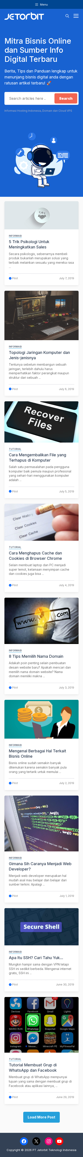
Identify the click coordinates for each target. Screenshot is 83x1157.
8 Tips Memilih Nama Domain (36, 656)
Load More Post (41, 1117)
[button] (67, 16)
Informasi (15, 235)
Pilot (15, 278)
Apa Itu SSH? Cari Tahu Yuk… (36, 957)
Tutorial (15, 449)
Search (66, 98)
